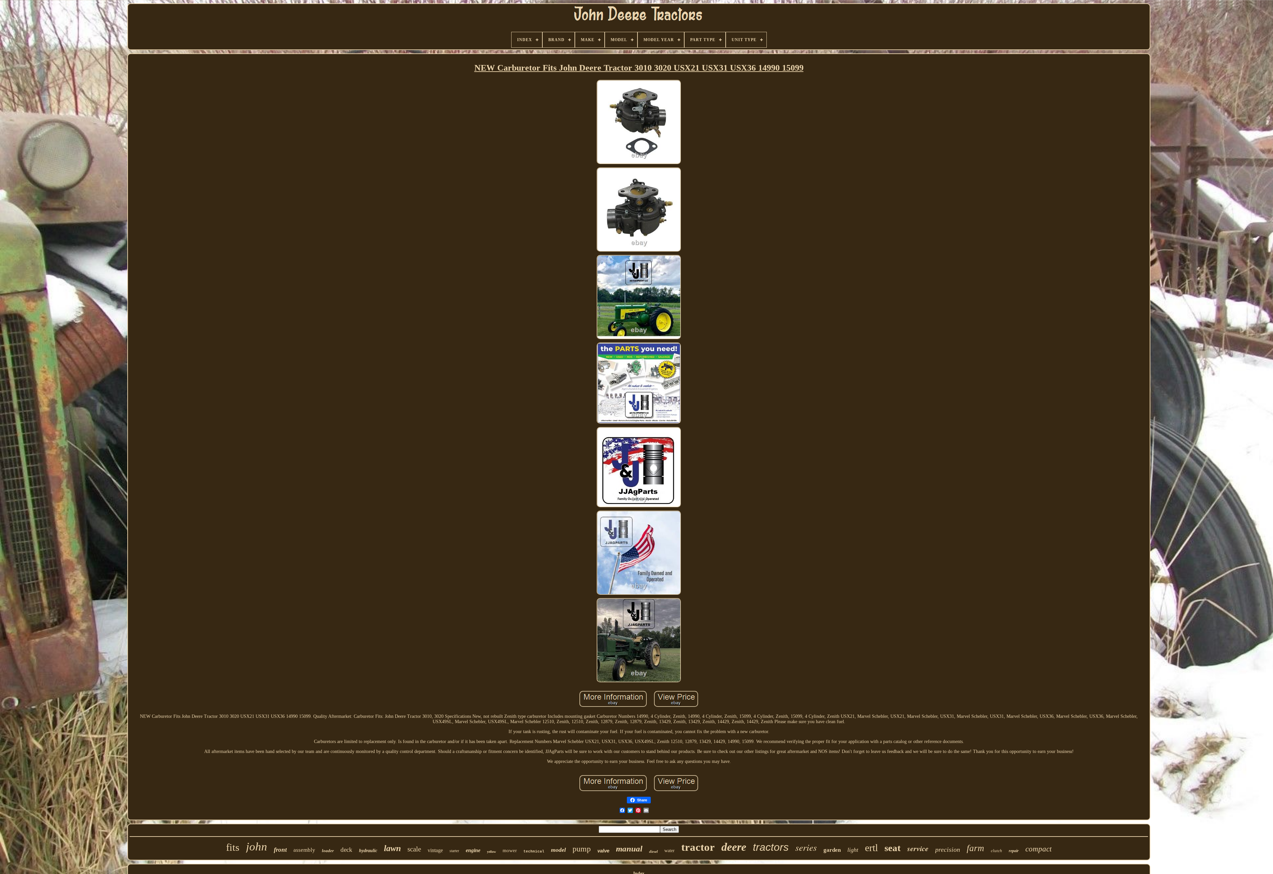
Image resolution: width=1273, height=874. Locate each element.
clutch (996, 850)
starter (454, 850)
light (852, 849)
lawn (392, 848)
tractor (698, 847)
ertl (871, 847)
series (806, 847)
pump (582, 848)
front (280, 849)
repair (1014, 850)
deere (733, 847)
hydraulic (368, 850)
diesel (653, 851)
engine (473, 850)
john (256, 846)
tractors (771, 847)
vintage (435, 850)
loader (328, 850)
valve (603, 850)
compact (1038, 849)
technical (533, 851)
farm (975, 848)
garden (832, 850)
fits (232, 847)
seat (892, 848)
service (918, 848)
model (558, 849)
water (669, 850)
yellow (491, 851)
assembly (304, 850)
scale (414, 849)
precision (947, 849)
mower (510, 850)
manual (629, 848)
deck (346, 849)
